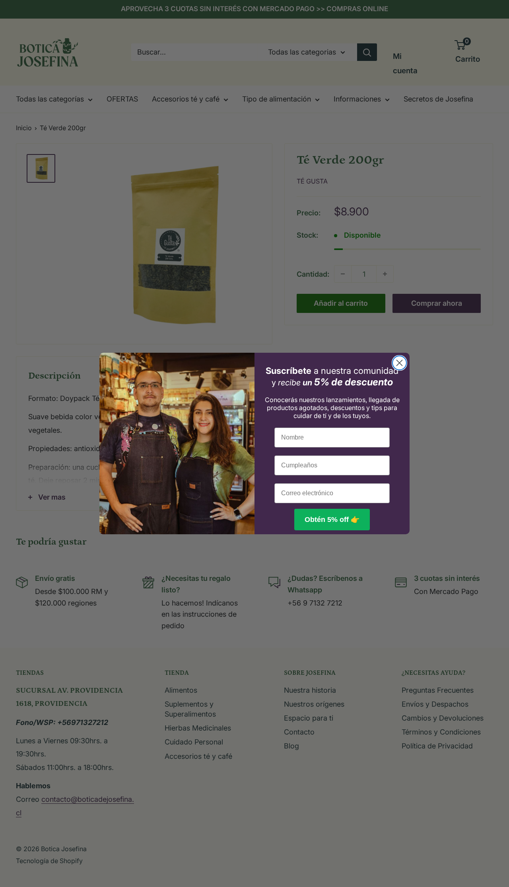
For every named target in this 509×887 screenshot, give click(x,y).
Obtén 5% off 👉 (332, 520)
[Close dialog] (399, 363)
